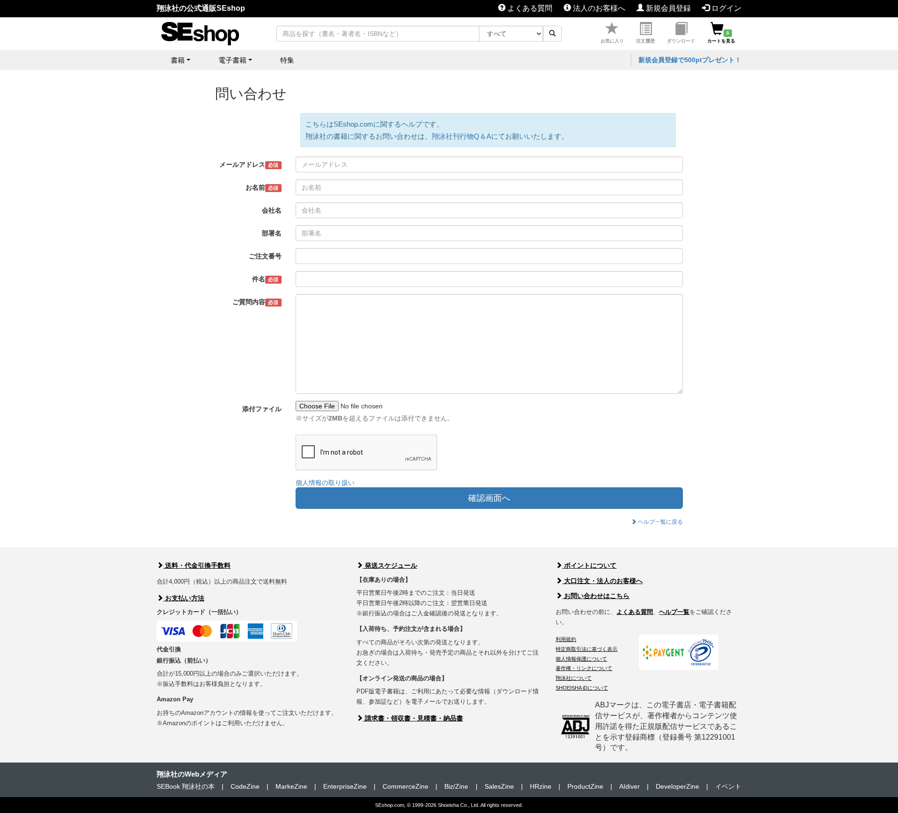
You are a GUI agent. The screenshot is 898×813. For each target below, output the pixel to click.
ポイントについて (589, 565)
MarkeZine (291, 786)
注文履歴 (645, 40)
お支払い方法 (183, 598)
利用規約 (566, 639)
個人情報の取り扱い (325, 482)
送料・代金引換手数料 (197, 565)
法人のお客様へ (598, 8)
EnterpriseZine (345, 786)
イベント (728, 786)
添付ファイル (262, 409)
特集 (287, 60)
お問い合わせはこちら (596, 595)
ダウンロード (681, 40)
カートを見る (721, 36)
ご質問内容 (255, 302)
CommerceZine (405, 786)
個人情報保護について (581, 659)
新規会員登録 (667, 8)
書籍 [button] (178, 60)
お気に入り (612, 40)
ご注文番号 (265, 256)
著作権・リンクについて (584, 668)
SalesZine (499, 786)
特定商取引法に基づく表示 (586, 649)
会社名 (272, 210)
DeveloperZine (677, 786)
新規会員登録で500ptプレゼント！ (689, 60)
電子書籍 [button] (232, 60)
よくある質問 (529, 8)
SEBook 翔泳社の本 (186, 786)
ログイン (725, 8)
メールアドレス (248, 164)
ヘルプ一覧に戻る (660, 522)
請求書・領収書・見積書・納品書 (413, 718)
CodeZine (245, 786)
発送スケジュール (390, 565)
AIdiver (629, 786)
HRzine (540, 786)
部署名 (272, 233)
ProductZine (585, 786)
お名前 (262, 187)
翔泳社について (574, 678)
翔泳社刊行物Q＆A (461, 136)
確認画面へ (489, 498)
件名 (265, 279)
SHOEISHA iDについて (582, 688)
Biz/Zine (456, 786)
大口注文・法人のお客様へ (602, 581)
